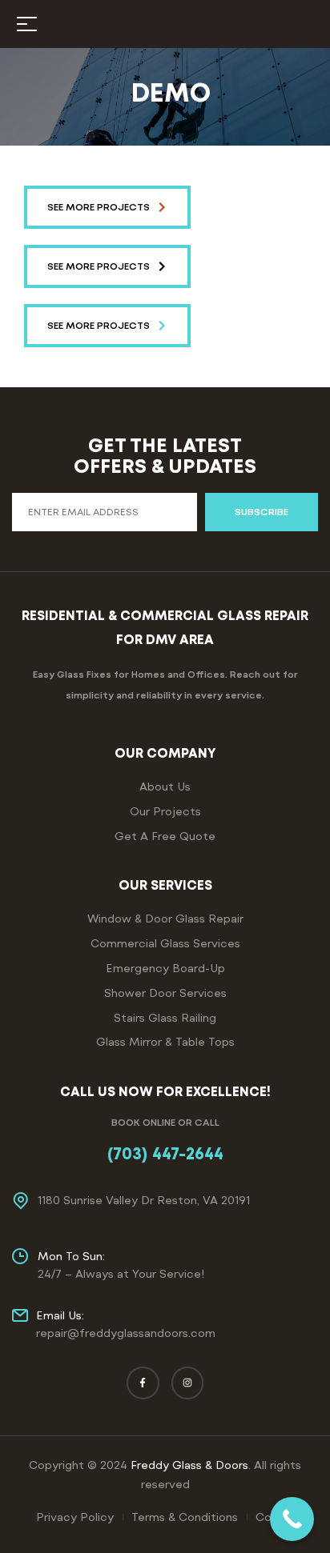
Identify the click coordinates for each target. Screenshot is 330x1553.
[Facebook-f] (143, 1383)
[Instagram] (187, 1383)
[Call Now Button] (292, 1519)
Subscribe (261, 512)
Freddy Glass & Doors (189, 1465)
